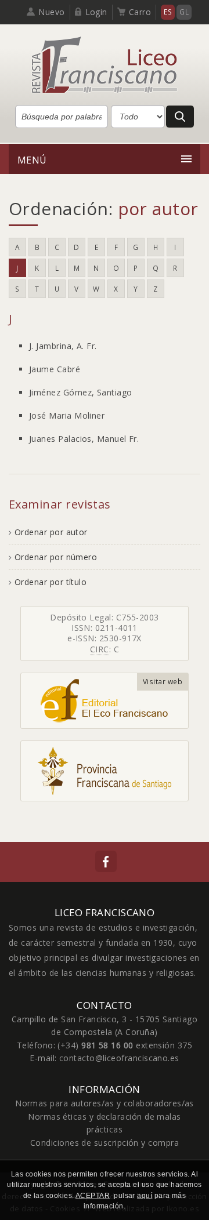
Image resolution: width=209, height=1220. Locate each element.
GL (184, 12)
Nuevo (51, 11)
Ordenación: (104, 208)
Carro (140, 11)
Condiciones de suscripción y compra (104, 1142)
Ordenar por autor (51, 532)
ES (168, 12)
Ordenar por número (56, 556)
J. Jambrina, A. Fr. (63, 345)
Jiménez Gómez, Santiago (80, 392)
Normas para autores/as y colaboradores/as (104, 1103)
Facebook (106, 861)
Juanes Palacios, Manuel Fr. (84, 438)
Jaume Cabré (54, 369)
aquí (144, 1196)
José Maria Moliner (67, 415)
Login (96, 11)
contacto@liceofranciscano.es (119, 1057)
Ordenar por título (51, 581)
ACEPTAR (92, 1196)
